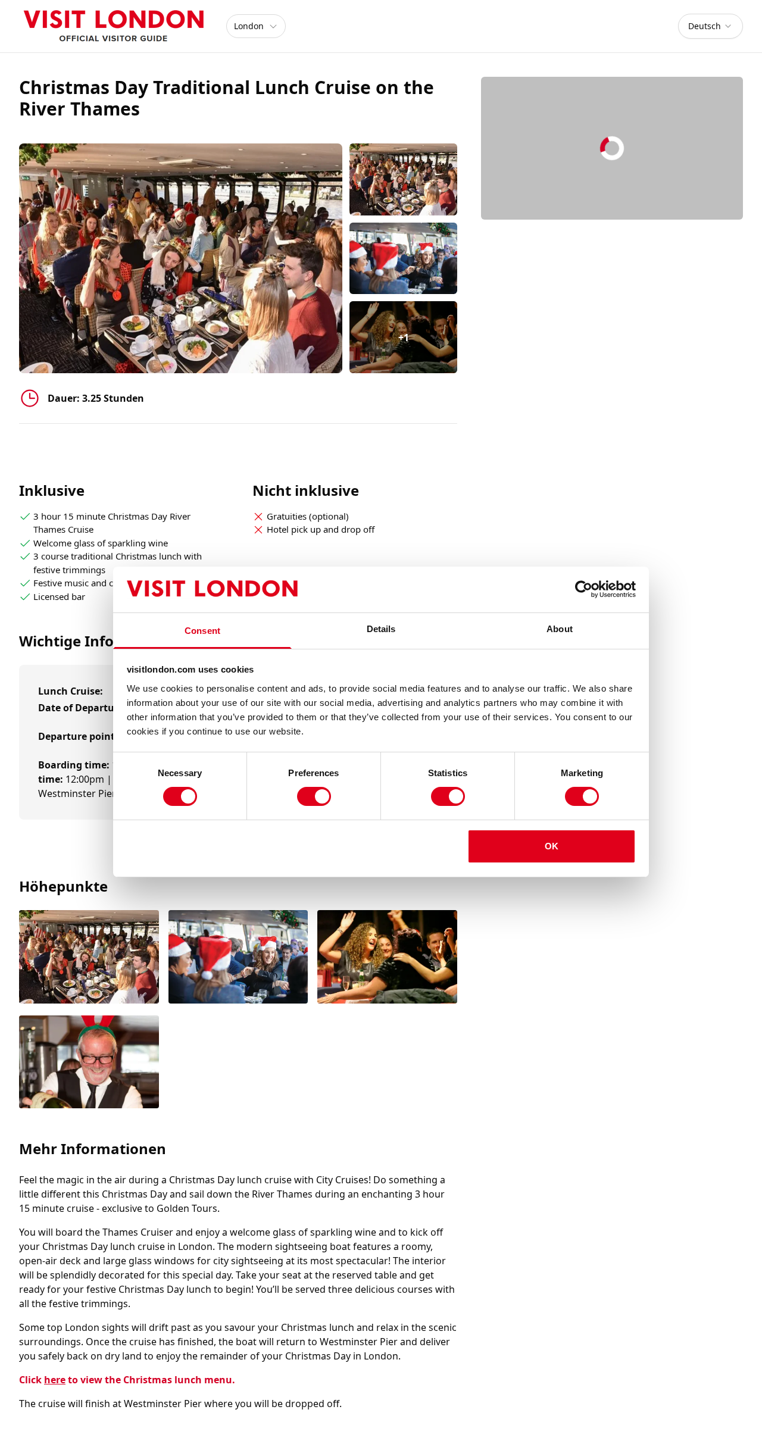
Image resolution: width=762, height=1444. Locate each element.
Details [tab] (381, 629)
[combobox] (710, 26)
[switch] (314, 796)
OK (551, 846)
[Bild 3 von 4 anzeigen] (387, 957)
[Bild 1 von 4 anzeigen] (89, 957)
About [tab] (559, 629)
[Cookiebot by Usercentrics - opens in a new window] (584, 589)
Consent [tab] (202, 631)
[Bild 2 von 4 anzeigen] (238, 957)
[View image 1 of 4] (403, 179)
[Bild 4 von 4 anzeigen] (89, 1063)
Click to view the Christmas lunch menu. (127, 1379)
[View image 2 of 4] (403, 259)
